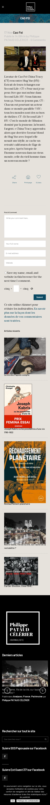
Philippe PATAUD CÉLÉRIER (15, 700)
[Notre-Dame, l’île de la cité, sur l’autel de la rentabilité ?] (25, 527)
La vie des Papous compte (16, 375)
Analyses (17, 696)
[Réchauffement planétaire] (25, 471)
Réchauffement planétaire (17, 504)
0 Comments (38, 39)
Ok (13, 801)
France (26, 696)
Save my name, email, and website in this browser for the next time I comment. (23, 276)
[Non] (46, 793)
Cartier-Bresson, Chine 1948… (18, 586)
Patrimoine (36, 696)
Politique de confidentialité (28, 801)
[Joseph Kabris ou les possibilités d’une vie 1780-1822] (18, 405)
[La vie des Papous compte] (25, 355)
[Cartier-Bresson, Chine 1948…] (21, 570)
